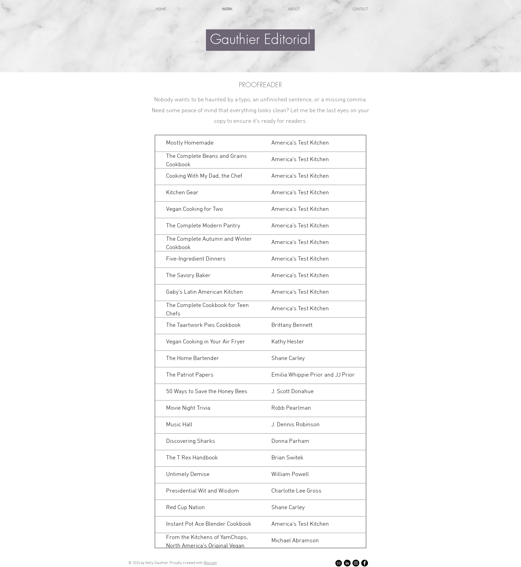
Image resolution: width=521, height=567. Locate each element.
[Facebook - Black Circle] (364, 563)
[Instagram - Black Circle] (355, 563)
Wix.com (210, 563)
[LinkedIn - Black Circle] (347, 563)
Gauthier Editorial (260, 39)
